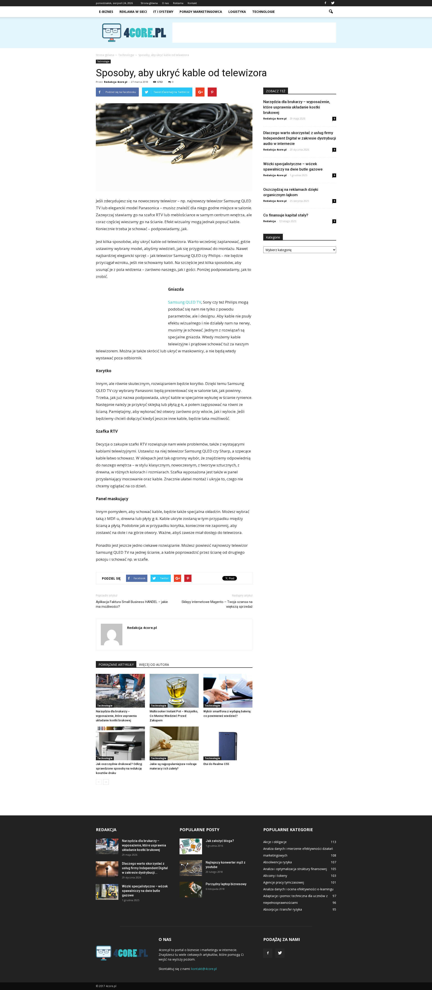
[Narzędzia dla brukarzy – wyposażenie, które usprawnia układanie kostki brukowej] (120, 691)
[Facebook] (325, 3)
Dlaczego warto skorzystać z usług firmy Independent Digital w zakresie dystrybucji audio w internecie (299, 138)
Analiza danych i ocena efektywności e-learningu (298, 889)
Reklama (178, 3)
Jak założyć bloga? (220, 841)
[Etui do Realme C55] (227, 743)
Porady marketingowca (201, 11)
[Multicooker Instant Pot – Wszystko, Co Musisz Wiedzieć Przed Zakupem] (174, 691)
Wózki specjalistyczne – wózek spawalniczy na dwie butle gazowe (145, 890)
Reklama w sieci (133, 11)
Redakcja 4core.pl (115, 81)
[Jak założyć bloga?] (191, 846)
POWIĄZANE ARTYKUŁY (116, 664)
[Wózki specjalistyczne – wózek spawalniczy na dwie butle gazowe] (107, 892)
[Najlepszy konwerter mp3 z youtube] (191, 868)
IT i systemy (163, 11)
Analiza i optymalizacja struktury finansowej (295, 869)
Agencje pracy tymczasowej (283, 882)
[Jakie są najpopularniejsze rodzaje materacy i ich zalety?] (174, 743)
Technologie (263, 11)
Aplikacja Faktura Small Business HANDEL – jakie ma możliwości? (132, 604)
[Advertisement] (254, 32)
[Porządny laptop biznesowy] (191, 890)
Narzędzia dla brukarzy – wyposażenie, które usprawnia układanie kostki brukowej (116, 716)
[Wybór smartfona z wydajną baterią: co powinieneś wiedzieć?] (227, 691)
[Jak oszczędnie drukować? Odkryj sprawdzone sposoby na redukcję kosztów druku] (120, 743)
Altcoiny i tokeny (275, 875)
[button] (330, 11)
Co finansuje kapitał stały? (285, 215)
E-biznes (106, 11)
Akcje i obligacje (275, 842)
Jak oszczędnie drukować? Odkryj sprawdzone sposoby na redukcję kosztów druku (119, 768)
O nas (165, 3)
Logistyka (237, 11)
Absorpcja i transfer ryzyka (282, 909)
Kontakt (192, 3)
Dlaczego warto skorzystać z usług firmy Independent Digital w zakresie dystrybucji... (145, 868)
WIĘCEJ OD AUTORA (154, 664)
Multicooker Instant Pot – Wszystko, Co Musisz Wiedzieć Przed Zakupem (174, 716)
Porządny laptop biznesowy (226, 884)
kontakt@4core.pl (204, 969)
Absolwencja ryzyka (277, 862)
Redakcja (269, 221)
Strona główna (149, 3)
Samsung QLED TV (184, 302)
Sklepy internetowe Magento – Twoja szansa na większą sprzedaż (217, 604)
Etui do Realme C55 (216, 764)
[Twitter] (332, 3)
